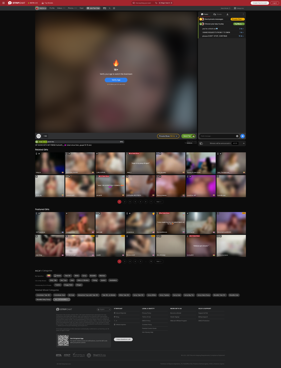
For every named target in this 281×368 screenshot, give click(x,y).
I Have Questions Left (123, 339)
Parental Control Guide (149, 328)
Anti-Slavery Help (147, 332)
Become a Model (175, 313)
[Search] (156, 2)
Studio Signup (174, 317)
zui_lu (37, 270)
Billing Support (203, 317)
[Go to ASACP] (67, 355)
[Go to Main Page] (16, 3)
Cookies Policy (147, 324)
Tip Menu (238, 24)
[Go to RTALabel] (59, 355)
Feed (81, 8)
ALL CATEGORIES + (61, 299)
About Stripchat (121, 313)
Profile (52, 8)
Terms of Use (146, 317)
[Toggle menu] (3, 3)
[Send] (242, 136)
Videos (61, 8)
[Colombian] (49, 275)
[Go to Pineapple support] (89, 355)
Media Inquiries (121, 324)
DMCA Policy (146, 321)
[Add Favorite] (38, 136)
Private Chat (237, 19)
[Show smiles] (237, 136)
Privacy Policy (146, 313)
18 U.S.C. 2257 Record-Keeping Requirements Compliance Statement (203, 355)
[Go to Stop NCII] (99, 355)
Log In (275, 3)
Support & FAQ (203, 313)
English (102, 309)
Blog (117, 317)
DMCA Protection (203, 321)
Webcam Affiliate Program (178, 321)
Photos (72, 8)
